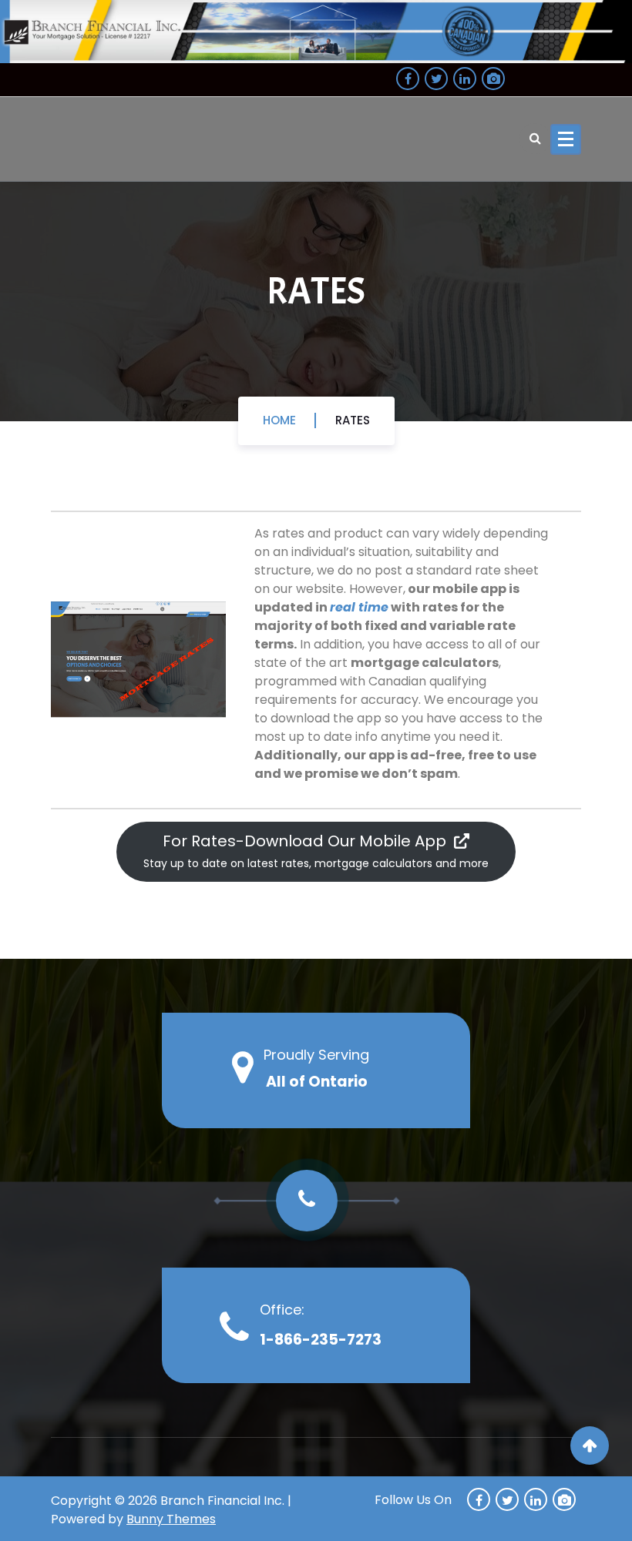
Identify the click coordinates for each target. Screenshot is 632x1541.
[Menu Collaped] (565, 139)
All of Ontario (317, 1081)
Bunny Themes (171, 1519)
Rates (352, 420)
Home (279, 420)
